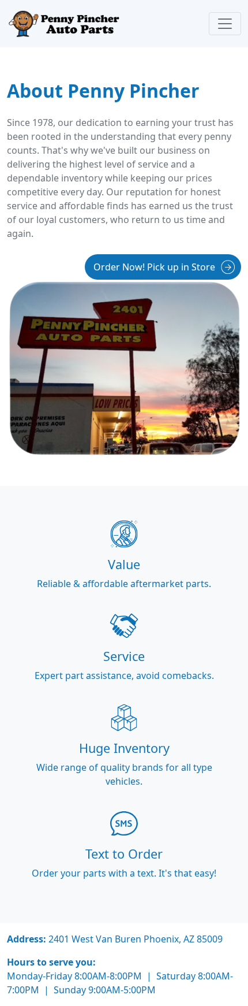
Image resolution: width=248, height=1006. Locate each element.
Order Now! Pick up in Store (154, 267)
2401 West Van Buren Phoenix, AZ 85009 (135, 939)
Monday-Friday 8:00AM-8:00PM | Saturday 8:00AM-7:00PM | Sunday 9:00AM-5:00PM (120, 983)
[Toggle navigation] (225, 23)
